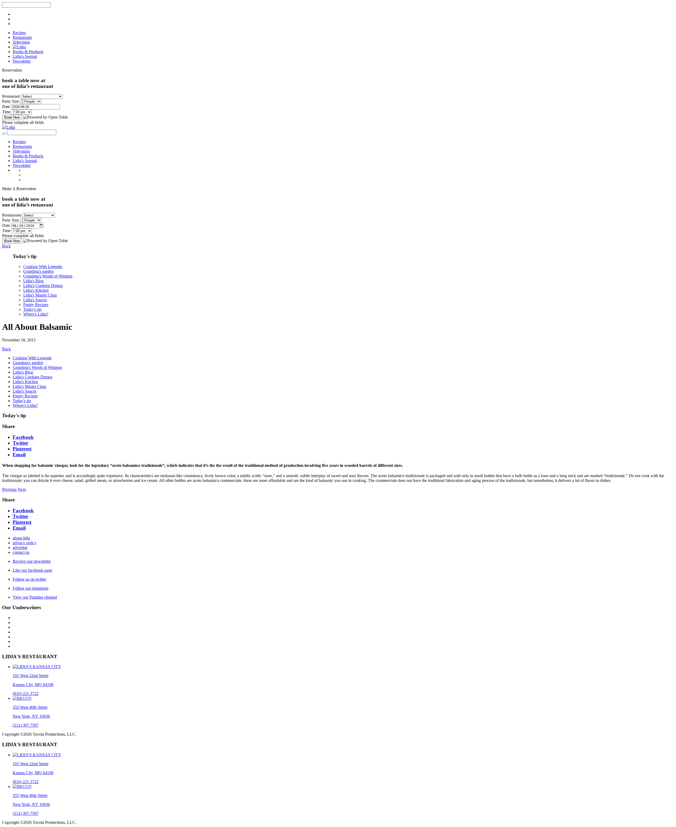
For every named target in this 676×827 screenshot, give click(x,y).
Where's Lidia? (35, 314)
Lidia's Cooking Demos (43, 285)
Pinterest (22, 449)
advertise (20, 547)
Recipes (19, 32)
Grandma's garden (38, 271)
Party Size (10, 101)
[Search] (4, 133)
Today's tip (32, 309)
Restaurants (22, 37)
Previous (9, 489)
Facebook (23, 437)
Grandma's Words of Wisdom (47, 276)
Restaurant (11, 96)
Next (22, 489)
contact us (21, 552)
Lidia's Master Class (40, 295)
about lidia (21, 538)
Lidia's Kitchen (36, 290)
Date (6, 106)
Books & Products (28, 51)
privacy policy (24, 543)
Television (21, 42)
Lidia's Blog (33, 281)
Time (6, 112)
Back (6, 246)
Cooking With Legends (42, 266)
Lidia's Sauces (35, 300)
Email (19, 454)
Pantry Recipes (35, 304)
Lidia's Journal (25, 56)
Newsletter (22, 61)
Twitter (20, 443)
